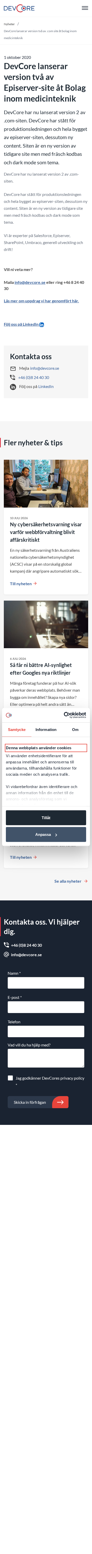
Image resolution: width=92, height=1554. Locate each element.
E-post (15, 997)
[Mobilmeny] (85, 8)
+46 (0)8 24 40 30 (33, 377)
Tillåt (46, 817)
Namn (14, 973)
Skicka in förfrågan (30, 1102)
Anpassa (43, 834)
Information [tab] (46, 729)
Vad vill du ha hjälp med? (29, 1044)
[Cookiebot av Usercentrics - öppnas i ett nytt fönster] (65, 715)
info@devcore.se (30, 282)
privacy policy (72, 1078)
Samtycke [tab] (17, 729)
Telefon (14, 1021)
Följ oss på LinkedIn (21, 324)
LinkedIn (46, 386)
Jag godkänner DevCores (50, 1081)
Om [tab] (75, 729)
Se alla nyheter (68, 881)
